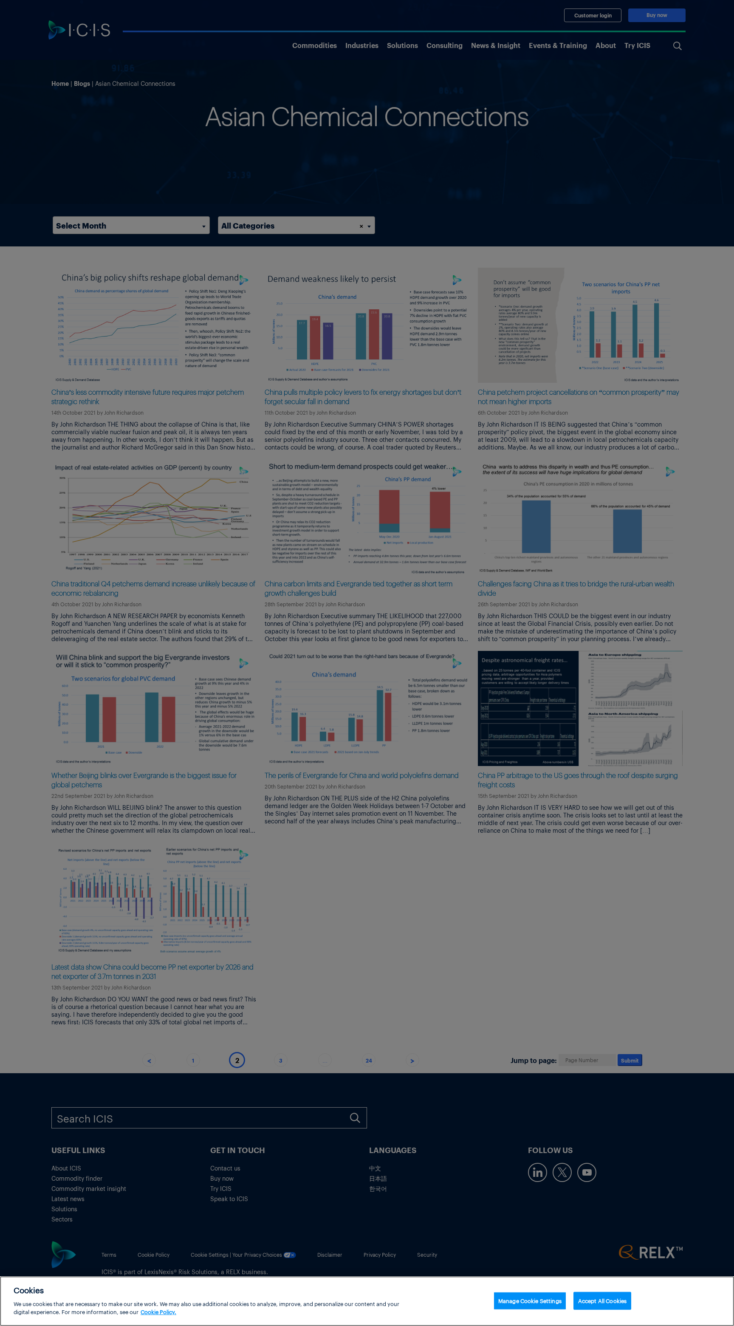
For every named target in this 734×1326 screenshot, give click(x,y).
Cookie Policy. (158, 1311)
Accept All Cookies (602, 1300)
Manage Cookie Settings (530, 1300)
